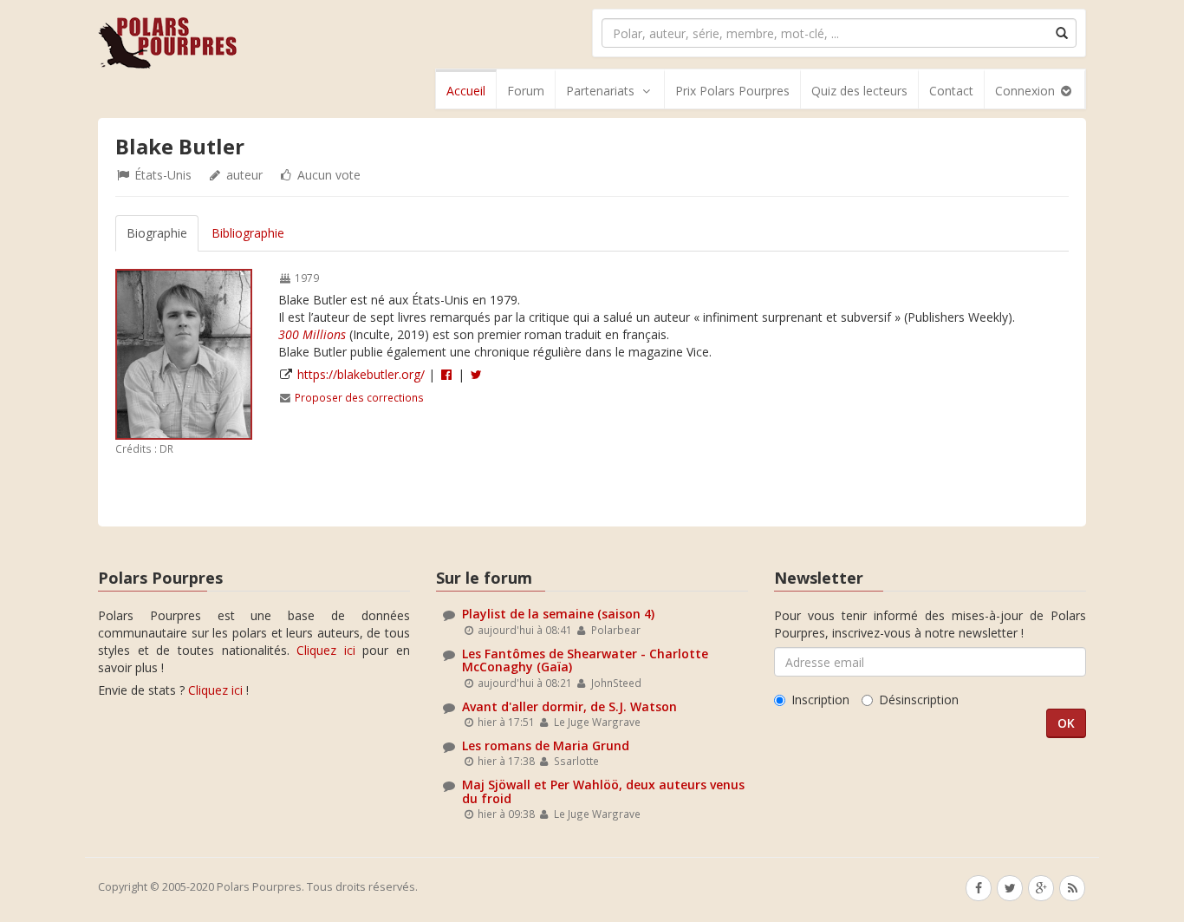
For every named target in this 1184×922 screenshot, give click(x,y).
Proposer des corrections (359, 397)
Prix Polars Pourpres (732, 90)
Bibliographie (247, 233)
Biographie (157, 233)
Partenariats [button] (600, 90)
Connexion (1026, 90)
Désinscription (919, 699)
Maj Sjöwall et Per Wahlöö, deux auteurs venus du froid (603, 791)
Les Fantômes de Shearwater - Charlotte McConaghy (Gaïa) (585, 660)
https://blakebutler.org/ (361, 374)
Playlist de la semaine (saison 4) (558, 613)
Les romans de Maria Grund (545, 745)
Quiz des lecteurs (859, 90)
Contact (951, 90)
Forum (525, 90)
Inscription (820, 699)
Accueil (465, 90)
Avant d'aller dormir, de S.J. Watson (569, 706)
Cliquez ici (325, 650)
